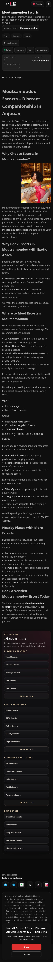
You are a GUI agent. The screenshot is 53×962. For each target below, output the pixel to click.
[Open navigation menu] (48, 4)
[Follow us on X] (30, 884)
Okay (26, 946)
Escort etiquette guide (16, 462)
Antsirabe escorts (14, 575)
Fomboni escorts (14, 567)
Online (8, 50)
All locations (42, 50)
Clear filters (12, 64)
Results (27, 36)
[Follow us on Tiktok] (38, 884)
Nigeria (6, 400)
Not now (26, 954)
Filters (6, 36)
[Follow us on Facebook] (13, 884)
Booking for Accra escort (17, 421)
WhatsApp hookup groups (18, 489)
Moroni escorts (13, 553)
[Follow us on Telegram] (5, 884)
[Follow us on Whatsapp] (21, 884)
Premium (20, 50)
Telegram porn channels (17, 496)
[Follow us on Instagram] (46, 884)
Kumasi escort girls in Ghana (20, 425)
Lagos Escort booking (16, 410)
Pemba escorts (13, 582)
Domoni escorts (13, 560)
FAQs (7, 470)
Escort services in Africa (17, 289)
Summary (16, 36)
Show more (25, 696)
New (30, 50)
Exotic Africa (21, 121)
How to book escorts (15, 455)
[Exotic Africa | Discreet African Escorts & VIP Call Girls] (11, 4)
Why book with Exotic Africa (19, 278)
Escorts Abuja (12, 406)
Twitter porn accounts (16, 503)
